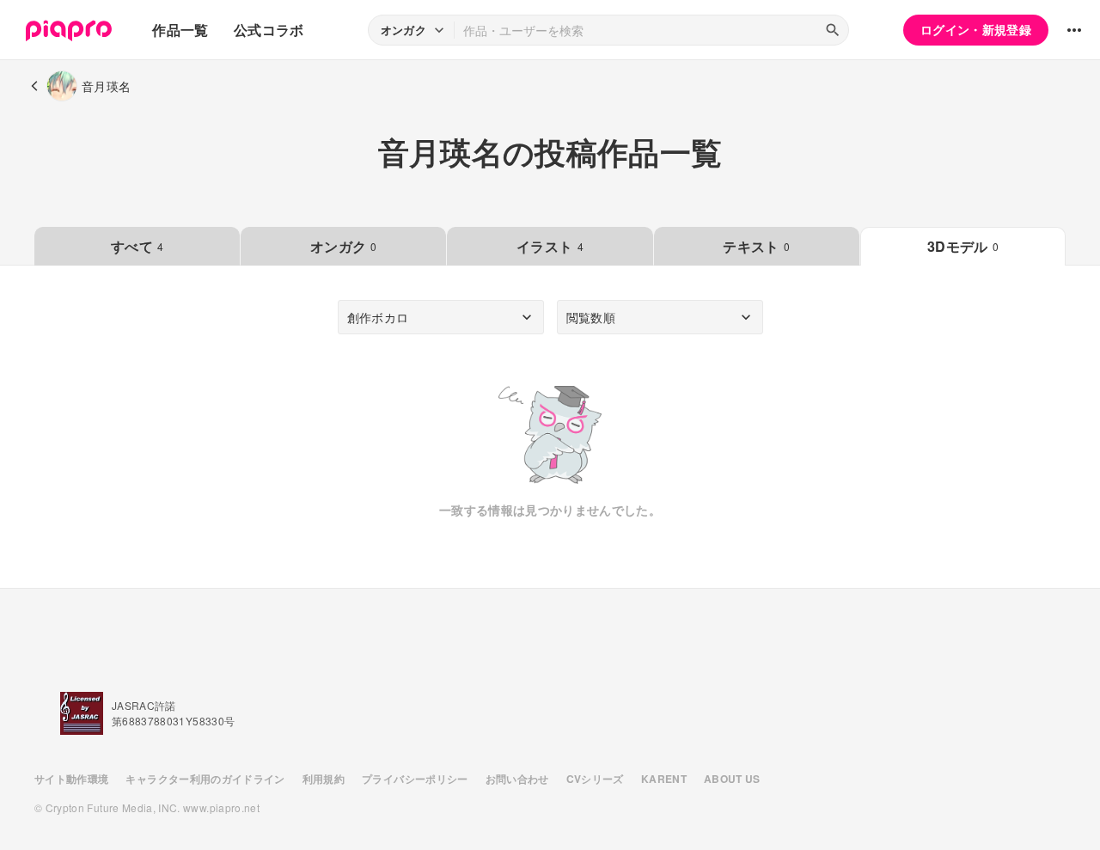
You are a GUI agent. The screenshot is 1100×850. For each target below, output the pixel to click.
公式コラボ (269, 30)
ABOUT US (732, 778)
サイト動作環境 (71, 778)
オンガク (343, 246)
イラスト (550, 246)
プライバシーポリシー (415, 778)
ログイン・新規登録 (975, 29)
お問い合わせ (517, 778)
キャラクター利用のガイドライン (204, 778)
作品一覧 (180, 30)
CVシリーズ (595, 778)
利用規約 (323, 778)
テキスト (756, 246)
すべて (137, 246)
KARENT (664, 778)
